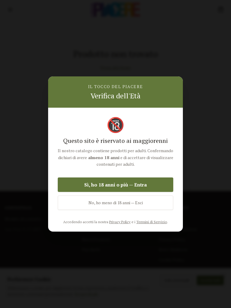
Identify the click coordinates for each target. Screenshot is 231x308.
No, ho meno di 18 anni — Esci (115, 202)
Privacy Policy (120, 222)
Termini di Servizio (151, 222)
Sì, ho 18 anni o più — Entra (115, 184)
